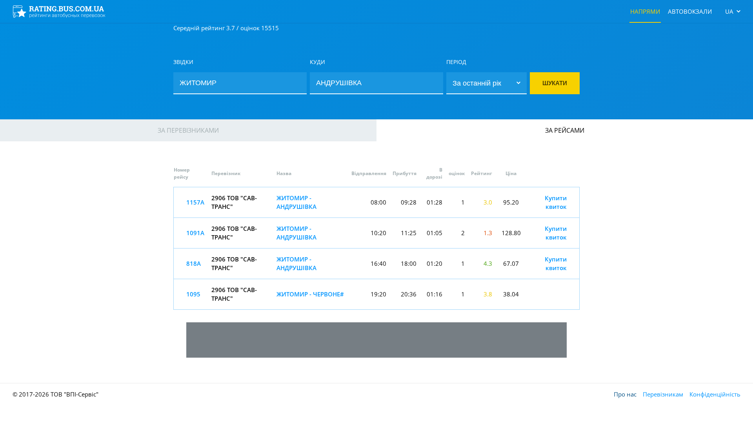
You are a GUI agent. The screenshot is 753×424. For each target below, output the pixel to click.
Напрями (645, 11)
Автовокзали (690, 11)
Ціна (511, 173)
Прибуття (405, 173)
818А (193, 263)
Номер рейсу (182, 173)
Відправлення (368, 173)
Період (456, 62)
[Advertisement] (376, 340)
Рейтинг (481, 173)
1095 (193, 294)
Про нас (625, 394)
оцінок (457, 173)
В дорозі (434, 173)
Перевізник (225, 173)
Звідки (183, 62)
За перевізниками (188, 130)
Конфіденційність (714, 394)
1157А (195, 202)
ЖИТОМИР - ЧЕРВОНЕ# (310, 294)
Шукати (554, 83)
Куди (317, 62)
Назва (283, 173)
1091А (195, 233)
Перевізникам (663, 394)
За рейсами (564, 130)
